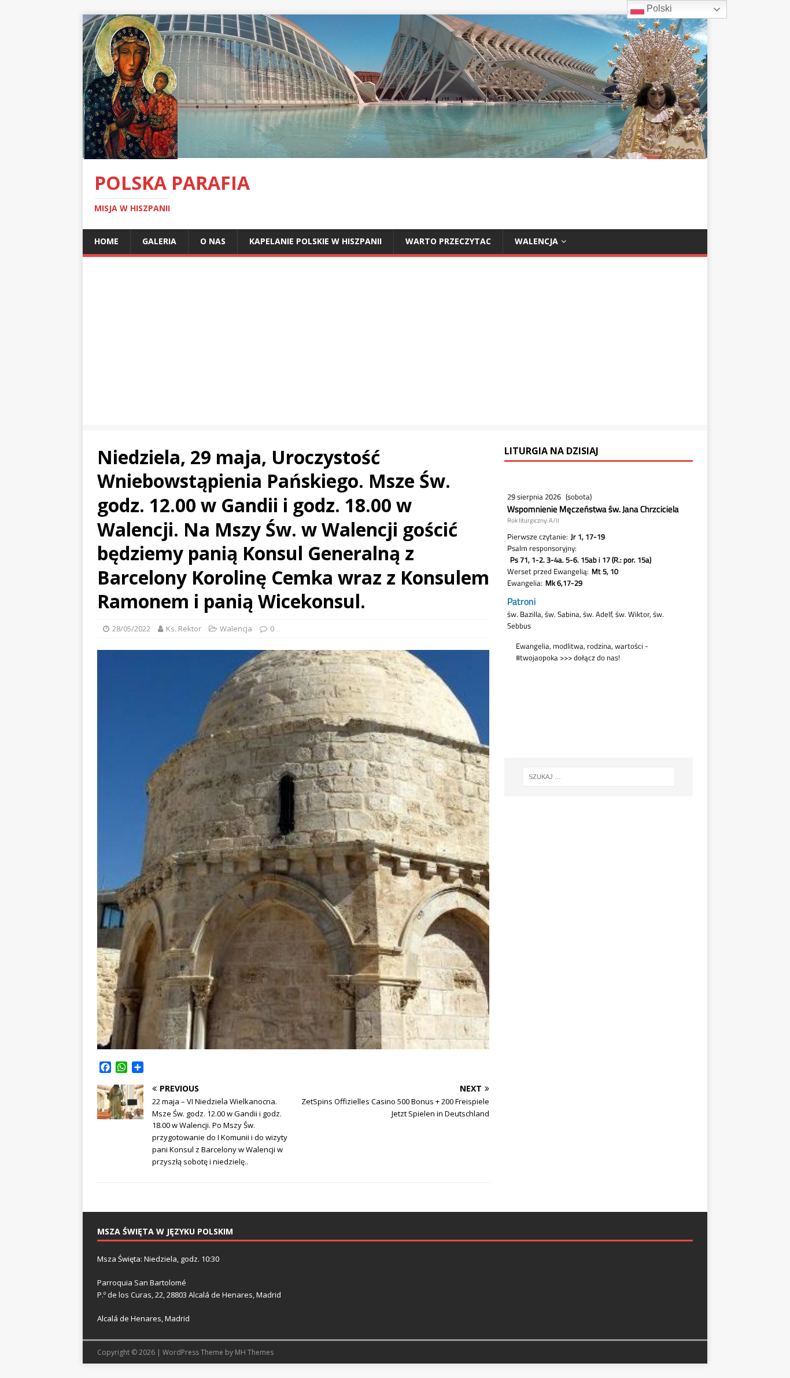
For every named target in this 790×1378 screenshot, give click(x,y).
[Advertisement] (395, 344)
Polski (658, 8)
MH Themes (254, 1352)
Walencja (536, 241)
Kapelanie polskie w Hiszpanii (315, 241)
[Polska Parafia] (395, 152)
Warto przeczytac (448, 241)
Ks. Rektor (183, 628)
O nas (213, 241)
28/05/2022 (131, 628)
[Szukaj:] (599, 777)
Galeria (159, 241)
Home (106, 241)
